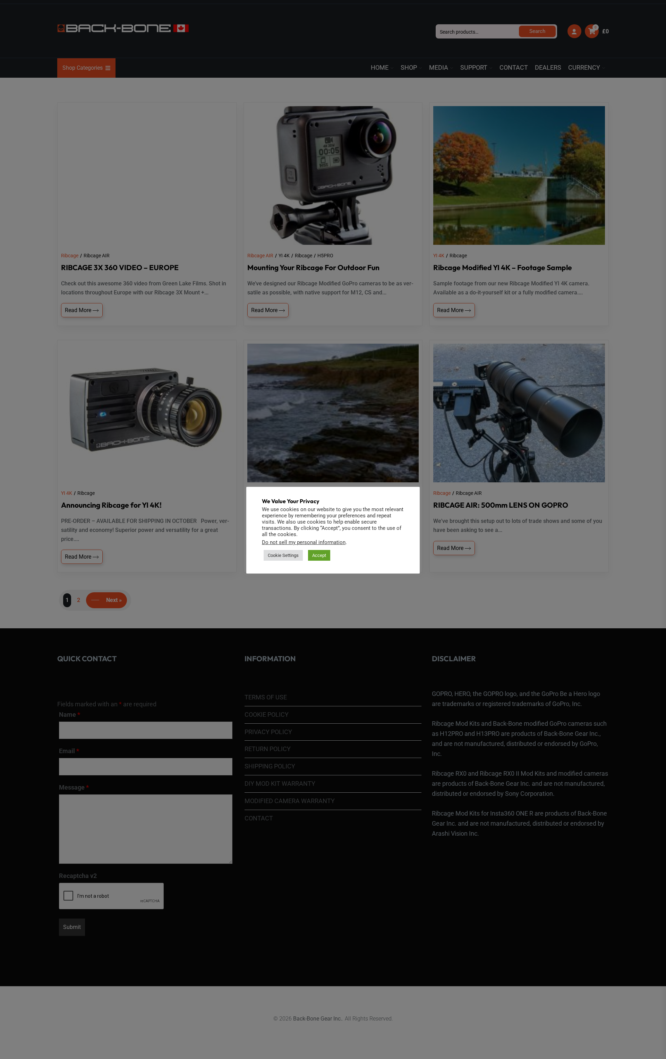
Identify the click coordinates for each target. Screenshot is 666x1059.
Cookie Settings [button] (283, 555)
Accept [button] (319, 555)
